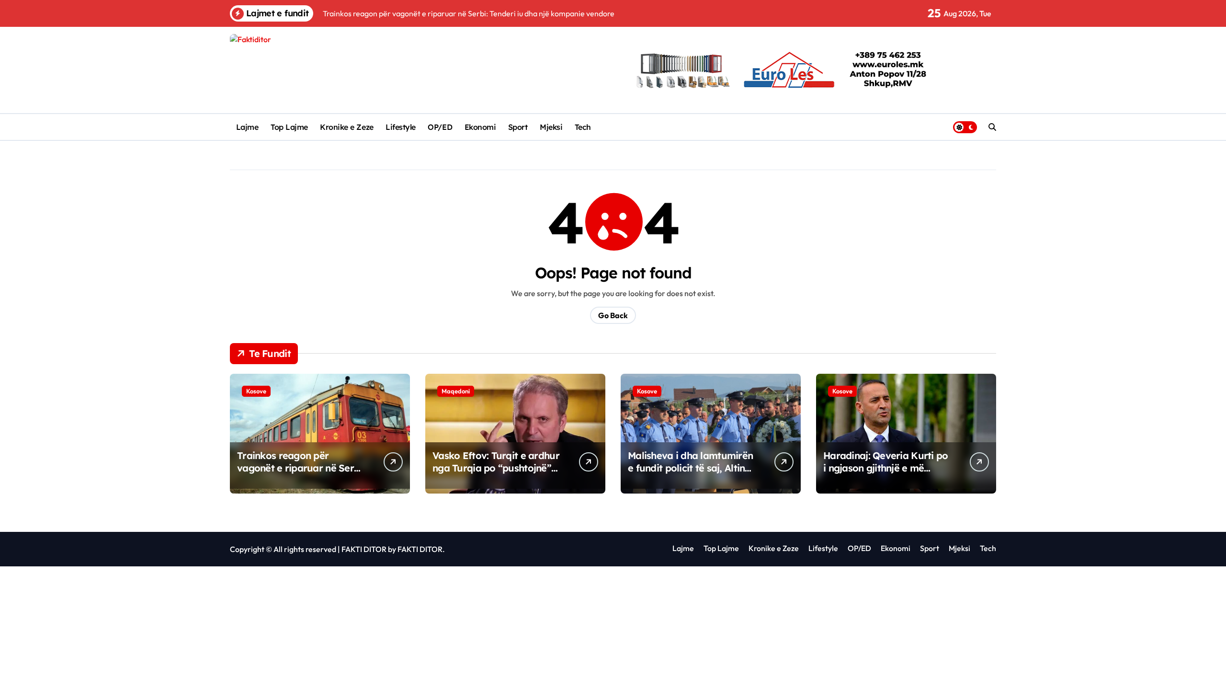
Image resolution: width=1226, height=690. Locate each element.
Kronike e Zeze (346, 127)
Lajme (247, 127)
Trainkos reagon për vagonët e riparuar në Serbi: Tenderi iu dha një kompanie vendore (301, 474)
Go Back (613, 315)
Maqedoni (456, 391)
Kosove (256, 391)
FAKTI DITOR (363, 549)
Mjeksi (551, 127)
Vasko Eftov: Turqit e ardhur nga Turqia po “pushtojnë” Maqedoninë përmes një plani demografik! (495, 474)
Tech (583, 127)
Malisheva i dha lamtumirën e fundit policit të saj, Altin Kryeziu (690, 467)
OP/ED (440, 127)
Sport (518, 127)
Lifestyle (401, 127)
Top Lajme (289, 127)
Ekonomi (480, 127)
